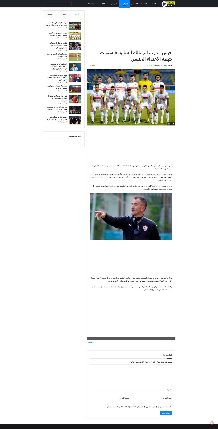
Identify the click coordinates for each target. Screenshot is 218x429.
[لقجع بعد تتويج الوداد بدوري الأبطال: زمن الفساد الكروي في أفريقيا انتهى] (75, 78)
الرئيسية (154, 3)
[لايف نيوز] (168, 4)
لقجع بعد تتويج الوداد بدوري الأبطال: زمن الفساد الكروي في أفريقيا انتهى (56, 77)
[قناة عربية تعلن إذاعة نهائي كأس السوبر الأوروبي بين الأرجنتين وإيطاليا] (75, 46)
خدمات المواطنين (92, 3)
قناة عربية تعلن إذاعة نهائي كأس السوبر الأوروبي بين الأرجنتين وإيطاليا (58, 45)
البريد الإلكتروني (166, 398)
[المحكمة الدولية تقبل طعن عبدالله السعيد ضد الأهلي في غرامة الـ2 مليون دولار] (75, 67)
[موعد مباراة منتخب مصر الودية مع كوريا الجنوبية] (75, 89)
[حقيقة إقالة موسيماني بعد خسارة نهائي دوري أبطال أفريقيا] (75, 120)
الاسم (169, 389)
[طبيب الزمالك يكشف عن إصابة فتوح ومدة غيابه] (75, 57)
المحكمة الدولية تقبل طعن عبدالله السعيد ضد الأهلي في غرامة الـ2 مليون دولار (57, 66)
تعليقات (50, 14)
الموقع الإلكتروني (124, 398)
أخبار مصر (135, 3)
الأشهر (64, 14)
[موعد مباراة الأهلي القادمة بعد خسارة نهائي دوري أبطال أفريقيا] (75, 26)
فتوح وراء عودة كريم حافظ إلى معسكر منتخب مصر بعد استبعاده (57, 98)
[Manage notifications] (212, 423)
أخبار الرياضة (124, 3)
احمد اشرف (167, 65)
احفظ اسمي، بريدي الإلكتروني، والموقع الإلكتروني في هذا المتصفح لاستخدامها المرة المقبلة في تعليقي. (138, 406)
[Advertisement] (131, 26)
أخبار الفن (114, 3)
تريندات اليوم (145, 3)
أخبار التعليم (104, 3)
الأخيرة (77, 14)
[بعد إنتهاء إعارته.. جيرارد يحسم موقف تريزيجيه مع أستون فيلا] (75, 110)
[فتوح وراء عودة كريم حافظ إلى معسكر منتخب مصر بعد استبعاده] (75, 99)
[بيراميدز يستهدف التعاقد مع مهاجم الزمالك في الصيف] (75, 36)
